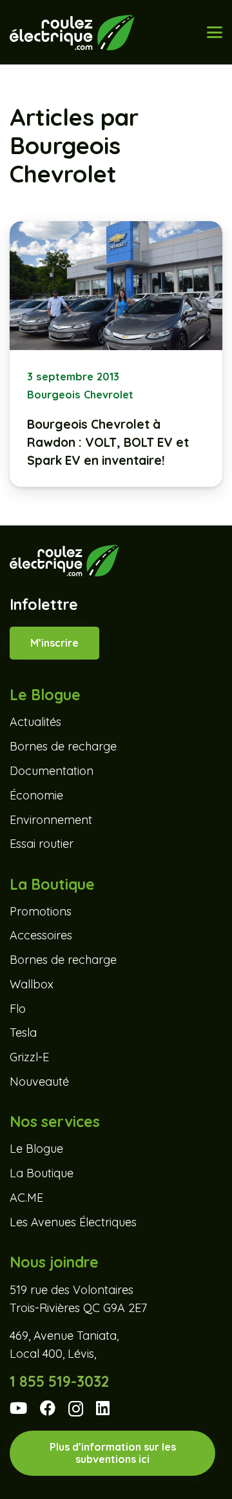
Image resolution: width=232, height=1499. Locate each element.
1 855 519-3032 (59, 1381)
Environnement (51, 819)
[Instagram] (75, 1409)
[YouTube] (18, 1408)
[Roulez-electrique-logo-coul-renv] (72, 32)
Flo (18, 1008)
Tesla (23, 1032)
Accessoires (41, 935)
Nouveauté (39, 1081)
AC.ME (26, 1197)
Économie (36, 795)
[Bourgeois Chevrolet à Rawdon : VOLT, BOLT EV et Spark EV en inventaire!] (116, 354)
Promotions (41, 911)
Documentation (51, 770)
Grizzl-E (29, 1057)
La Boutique (41, 1173)
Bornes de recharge (63, 746)
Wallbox (31, 984)
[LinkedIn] (103, 1408)
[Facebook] (47, 1408)
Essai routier (41, 843)
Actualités (35, 721)
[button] (215, 32)
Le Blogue (36, 1148)
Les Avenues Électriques (73, 1222)
